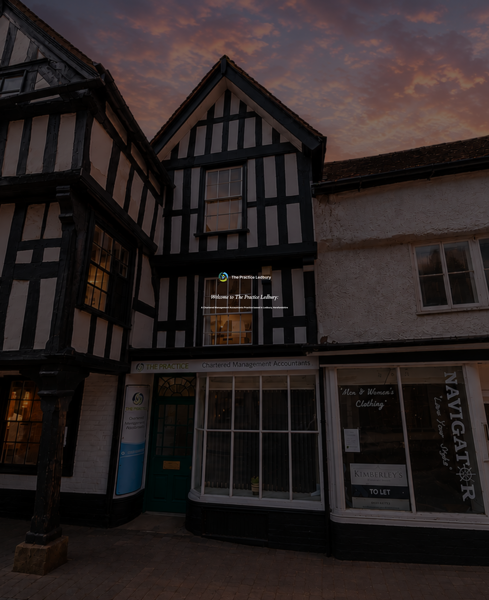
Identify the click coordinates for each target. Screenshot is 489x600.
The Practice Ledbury (251, 277)
